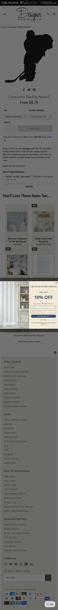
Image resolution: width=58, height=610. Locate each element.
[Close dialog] (56, 283)
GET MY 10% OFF (44, 316)
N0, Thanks (43, 320)
